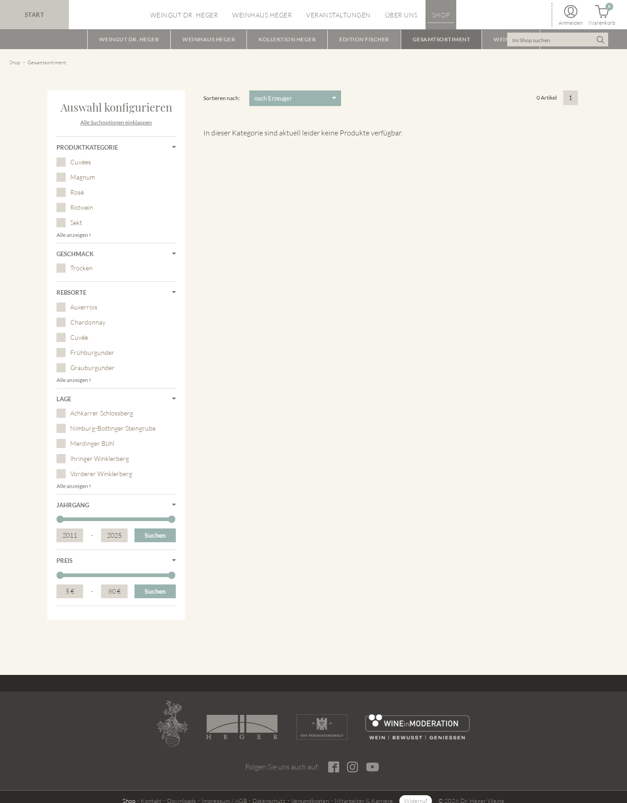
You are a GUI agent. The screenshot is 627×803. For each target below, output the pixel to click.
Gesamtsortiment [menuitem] (441, 39)
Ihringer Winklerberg (99, 458)
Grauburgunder (92, 367)
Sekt (76, 222)
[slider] (60, 519)
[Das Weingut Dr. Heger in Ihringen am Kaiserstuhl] (172, 724)
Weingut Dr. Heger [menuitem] (184, 15)
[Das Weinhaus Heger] (242, 727)
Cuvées (80, 162)
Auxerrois (83, 307)
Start (35, 14)
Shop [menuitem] (441, 15)
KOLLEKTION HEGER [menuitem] (287, 39)
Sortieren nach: (221, 98)
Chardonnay (88, 322)
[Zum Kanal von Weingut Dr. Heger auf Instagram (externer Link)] (372, 766)
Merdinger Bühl (92, 443)
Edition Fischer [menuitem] (364, 39)
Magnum (82, 177)
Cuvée (79, 337)
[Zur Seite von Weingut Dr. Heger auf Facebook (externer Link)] (333, 767)
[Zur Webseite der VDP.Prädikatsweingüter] (322, 727)
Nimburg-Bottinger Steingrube (113, 428)
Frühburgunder (92, 352)
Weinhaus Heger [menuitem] (262, 15)
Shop (14, 62)
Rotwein (81, 207)
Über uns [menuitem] (401, 15)
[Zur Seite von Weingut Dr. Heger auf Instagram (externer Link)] (352, 767)
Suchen (155, 535)
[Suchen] (600, 39)
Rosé (77, 192)
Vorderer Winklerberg (101, 473)
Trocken (81, 268)
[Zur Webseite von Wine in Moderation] (417, 727)
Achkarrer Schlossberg (101, 413)
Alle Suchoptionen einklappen (116, 122)
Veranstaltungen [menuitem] (338, 15)
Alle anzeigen (72, 234)
